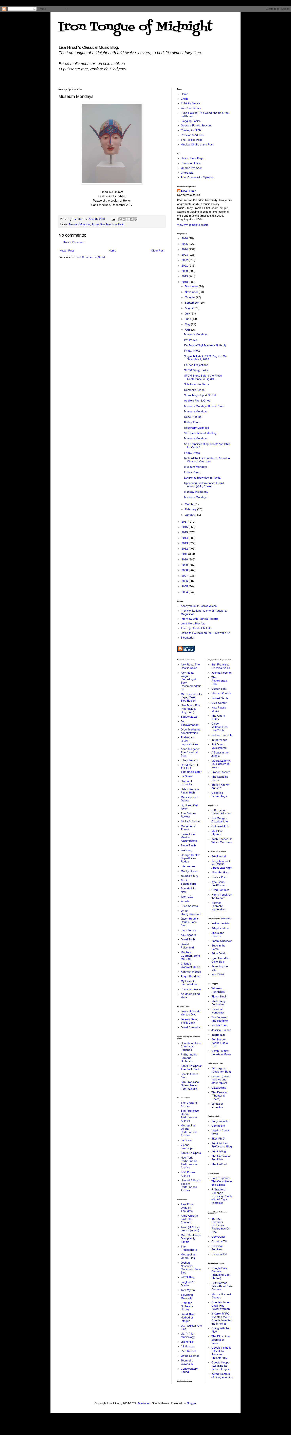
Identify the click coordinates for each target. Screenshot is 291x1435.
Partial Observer (221, 940)
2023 (185, 254)
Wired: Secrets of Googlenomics (222, 1375)
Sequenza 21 (189, 716)
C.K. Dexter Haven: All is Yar (221, 812)
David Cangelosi (191, 1027)
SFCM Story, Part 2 (196, 370)
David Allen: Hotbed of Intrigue (188, 1317)
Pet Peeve (190, 339)
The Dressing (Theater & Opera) (219, 1096)
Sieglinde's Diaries (187, 1283)
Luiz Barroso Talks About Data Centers (221, 1286)
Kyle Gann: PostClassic (218, 883)
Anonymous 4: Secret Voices (199, 605)
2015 (185, 532)
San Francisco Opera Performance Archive (190, 1115)
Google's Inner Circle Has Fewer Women (220, 1306)
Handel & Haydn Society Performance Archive (191, 1185)
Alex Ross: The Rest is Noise (190, 666)
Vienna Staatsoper (187, 1146)
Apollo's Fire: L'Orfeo (197, 400)
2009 (185, 564)
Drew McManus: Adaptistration (191, 731)
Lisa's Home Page (192, 158)
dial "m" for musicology (188, 1335)
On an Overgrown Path (191, 912)
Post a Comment (73, 242)
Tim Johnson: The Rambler (219, 1019)
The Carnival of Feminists (221, 1157)
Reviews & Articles (192, 135)
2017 (185, 521)
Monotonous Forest (188, 827)
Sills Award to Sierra (196, 384)
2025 (185, 243)
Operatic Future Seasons (196, 125)
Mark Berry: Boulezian (218, 1003)
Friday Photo (192, 350)
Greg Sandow (220, 889)
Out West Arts (220, 826)
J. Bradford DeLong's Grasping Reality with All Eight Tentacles (221, 1196)
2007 (185, 575)
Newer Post (66, 250)
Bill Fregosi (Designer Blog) (221, 1070)
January (190, 514)
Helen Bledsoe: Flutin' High (190, 791)
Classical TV (219, 1241)
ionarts (185, 901)
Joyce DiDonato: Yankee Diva (191, 1013)
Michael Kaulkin (221, 693)
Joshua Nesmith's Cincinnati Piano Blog (191, 1267)
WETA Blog (188, 1277)
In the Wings (219, 739)
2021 (185, 265)
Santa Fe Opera (191, 1152)
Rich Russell (188, 1351)
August (189, 308)
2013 (185, 543)
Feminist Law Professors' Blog (221, 1145)
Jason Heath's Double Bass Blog (190, 922)
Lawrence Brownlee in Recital (202, 477)
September (192, 302)
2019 (185, 276)
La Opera (187, 776)
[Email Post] (113, 219)
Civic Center (219, 702)
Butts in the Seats (218, 947)
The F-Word (219, 1164)
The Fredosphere (189, 1248)
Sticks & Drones (191, 821)
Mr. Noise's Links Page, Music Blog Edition (191, 697)
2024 (185, 249)
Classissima (218, 1087)
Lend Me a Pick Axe (193, 623)
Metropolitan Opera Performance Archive (189, 1130)
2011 (185, 553)
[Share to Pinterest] (135, 219)
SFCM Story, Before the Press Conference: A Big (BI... (203, 377)
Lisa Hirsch (188, 190)
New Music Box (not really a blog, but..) (190, 709)
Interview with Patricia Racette (199, 618)
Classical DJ (219, 1254)
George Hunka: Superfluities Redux (190, 858)
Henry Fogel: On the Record (221, 896)
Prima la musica (191, 989)
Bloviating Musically (187, 1296)
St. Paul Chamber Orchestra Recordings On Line (220, 1225)
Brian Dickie (218, 953)
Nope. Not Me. (193, 416)
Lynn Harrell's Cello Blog (219, 960)
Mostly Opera (189, 871)
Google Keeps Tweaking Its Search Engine (220, 1366)
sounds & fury (189, 875)
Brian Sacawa (189, 905)
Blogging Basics (191, 120)
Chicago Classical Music (190, 965)
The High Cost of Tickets (196, 628)
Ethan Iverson (189, 760)
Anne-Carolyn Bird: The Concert (189, 1219)
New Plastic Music (218, 709)
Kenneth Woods (191, 971)
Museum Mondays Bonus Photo (204, 406)
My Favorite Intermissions (189, 982)
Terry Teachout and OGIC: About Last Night (221, 864)
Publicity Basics (190, 103)
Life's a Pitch (219, 877)
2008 (185, 570)
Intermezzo (188, 866)
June (188, 318)
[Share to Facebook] (132, 219)
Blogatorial (187, 637)
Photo (95, 224)
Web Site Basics (191, 108)
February (191, 509)
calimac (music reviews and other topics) (220, 1079)
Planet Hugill (219, 996)
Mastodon (144, 1403)
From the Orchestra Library (187, 1306)
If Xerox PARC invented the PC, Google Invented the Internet (221, 1318)
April (188, 329)
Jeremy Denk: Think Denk (189, 1021)
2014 (185, 537)
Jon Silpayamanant (190, 723)
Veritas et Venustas (217, 1105)
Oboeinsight (218, 688)
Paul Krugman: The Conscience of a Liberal (221, 1181)
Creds (184, 98)
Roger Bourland (191, 976)
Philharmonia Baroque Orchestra (189, 1058)
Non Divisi (217, 974)
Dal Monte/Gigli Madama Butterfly (205, 345)
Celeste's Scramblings (219, 794)
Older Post (157, 250)
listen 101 (187, 896)
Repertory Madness (196, 427)
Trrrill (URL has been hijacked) (190, 1229)
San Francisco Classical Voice (220, 666)
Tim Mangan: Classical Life (219, 819)
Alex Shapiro (189, 934)
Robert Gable (219, 698)
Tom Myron (188, 1290)
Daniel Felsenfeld (187, 946)
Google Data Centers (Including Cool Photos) (220, 1273)
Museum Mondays (79, 224)
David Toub (188, 939)
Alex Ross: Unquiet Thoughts (187, 1208)
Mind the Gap (219, 872)
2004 (185, 592)
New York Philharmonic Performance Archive (189, 1162)
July (188, 313)
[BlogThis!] (124, 219)
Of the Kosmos (190, 1355)
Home (112, 250)
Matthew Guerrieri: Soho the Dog (190, 956)
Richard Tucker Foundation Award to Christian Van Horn (207, 459)
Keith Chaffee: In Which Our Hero (221, 840)
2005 (185, 586)
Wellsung (186, 850)
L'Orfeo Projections (196, 364)
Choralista (187, 172)
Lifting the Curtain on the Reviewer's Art (205, 632)
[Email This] (120, 219)
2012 (185, 548)
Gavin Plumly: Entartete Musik (221, 1052)
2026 (185, 238)
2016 (185, 527)
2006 (185, 581)
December (192, 286)
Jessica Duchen (221, 1030)
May (188, 324)
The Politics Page (192, 139)
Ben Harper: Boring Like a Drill (219, 1043)
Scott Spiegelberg (188, 882)
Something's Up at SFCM (200, 395)
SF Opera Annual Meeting (200, 433)
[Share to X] (128, 219)
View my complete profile (192, 224)
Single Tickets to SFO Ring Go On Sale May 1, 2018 (205, 358)
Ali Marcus (187, 1346)
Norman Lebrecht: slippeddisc (218, 906)
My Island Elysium (217, 832)
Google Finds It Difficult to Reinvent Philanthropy (221, 1352)
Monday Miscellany (196, 491)
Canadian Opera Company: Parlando (191, 1046)
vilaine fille (187, 1341)
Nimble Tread (219, 1025)
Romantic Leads (194, 389)
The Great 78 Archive (189, 1104)
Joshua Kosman (221, 672)
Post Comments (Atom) (90, 257)
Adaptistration (220, 928)
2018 (185, 281)
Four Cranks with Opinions (197, 177)
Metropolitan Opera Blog (188, 1256)
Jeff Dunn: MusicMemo (219, 746)
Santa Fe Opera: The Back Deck (191, 1067)
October (190, 297)
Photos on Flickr (191, 163)
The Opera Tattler (218, 717)
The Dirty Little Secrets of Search (220, 1340)
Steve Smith (188, 845)
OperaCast (218, 1236)
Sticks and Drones (217, 934)
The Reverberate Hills (219, 681)
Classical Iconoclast (187, 782)
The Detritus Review (188, 815)
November (192, 292)
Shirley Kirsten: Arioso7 (220, 786)
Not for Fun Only (221, 735)
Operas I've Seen (192, 167)
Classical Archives (217, 1247)
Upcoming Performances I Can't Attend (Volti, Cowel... (204, 484)
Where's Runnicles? (218, 990)
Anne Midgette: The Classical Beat (190, 752)
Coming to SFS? (191, 130)
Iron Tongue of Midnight (135, 27)
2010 (185, 559)
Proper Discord (220, 771)
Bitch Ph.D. (218, 1138)
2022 (185, 260)
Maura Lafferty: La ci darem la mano (221, 764)
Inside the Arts (226, 918)
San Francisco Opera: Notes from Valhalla (190, 1085)
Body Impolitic (220, 1121)
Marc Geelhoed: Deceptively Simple (191, 1238)
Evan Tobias (188, 930)
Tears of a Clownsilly (187, 1362)
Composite (218, 1125)
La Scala (186, 1140)
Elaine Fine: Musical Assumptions (189, 837)
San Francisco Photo (112, 224)
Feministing (218, 1151)
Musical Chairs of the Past (197, 144)
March (189, 504)
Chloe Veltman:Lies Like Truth (219, 727)
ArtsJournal (218, 856)
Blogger (191, 1403)
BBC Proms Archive (188, 1174)
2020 (185, 270)
